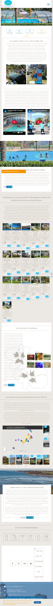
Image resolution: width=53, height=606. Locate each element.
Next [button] (50, 16)
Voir (7, 186)
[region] (26, 17)
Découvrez (35, 82)
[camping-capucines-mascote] (37, 74)
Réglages (46, 602)
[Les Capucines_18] (16, 74)
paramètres (13, 604)
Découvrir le (26, 517)
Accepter (37, 602)
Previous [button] (3, 16)
